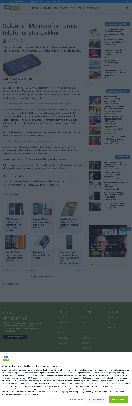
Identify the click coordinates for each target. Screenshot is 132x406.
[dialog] (66, 379)
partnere (15, 370)
